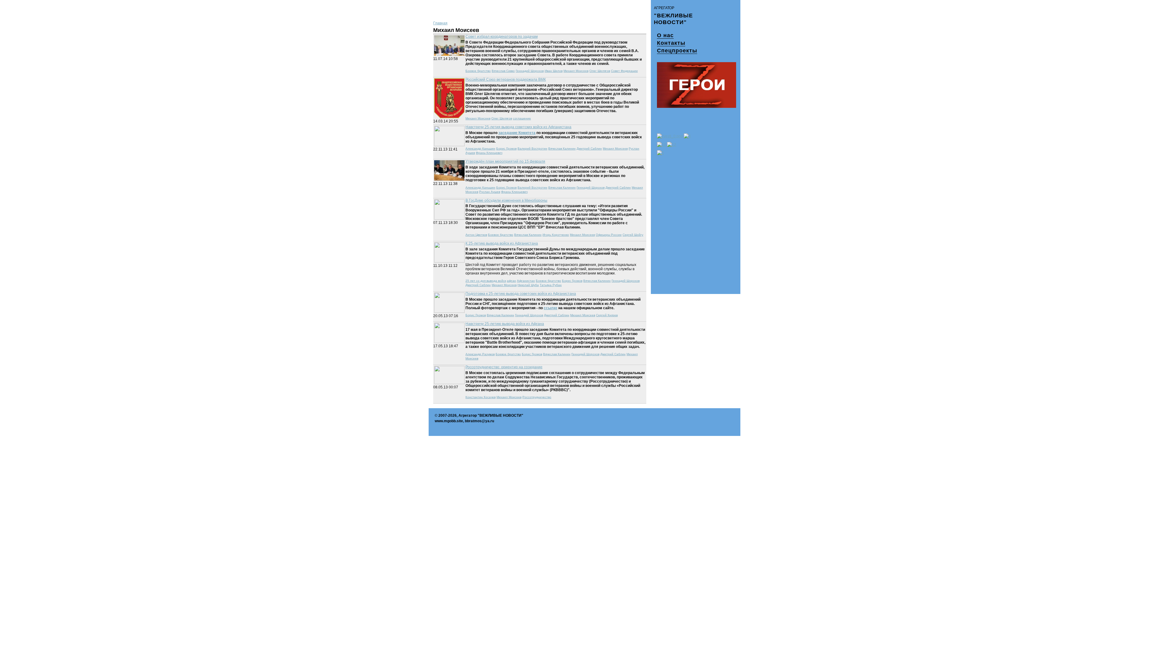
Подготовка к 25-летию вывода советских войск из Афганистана (520, 294)
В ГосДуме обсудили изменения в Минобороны (506, 200)
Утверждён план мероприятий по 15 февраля (505, 161)
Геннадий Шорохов (530, 71)
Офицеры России (609, 234)
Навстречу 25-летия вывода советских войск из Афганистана (518, 127)
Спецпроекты (677, 51)
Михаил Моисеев (575, 71)
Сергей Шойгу (633, 234)
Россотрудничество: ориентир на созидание (503, 367)
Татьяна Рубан (551, 285)
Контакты (671, 43)
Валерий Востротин (532, 148)
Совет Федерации (624, 71)
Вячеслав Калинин (562, 148)
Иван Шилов (554, 71)
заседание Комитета (516, 133)
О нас (665, 35)
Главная (440, 23)
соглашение (522, 118)
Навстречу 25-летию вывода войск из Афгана (504, 324)
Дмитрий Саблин (589, 148)
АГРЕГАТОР (664, 8)
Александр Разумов (480, 354)
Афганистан (526, 280)
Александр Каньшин (480, 148)
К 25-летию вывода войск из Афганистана (501, 243)
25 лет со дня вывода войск (485, 280)
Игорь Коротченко (555, 234)
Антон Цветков (476, 234)
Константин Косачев (480, 397)
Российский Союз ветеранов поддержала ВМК (505, 79)
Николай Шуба (528, 285)
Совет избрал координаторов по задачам (501, 36)
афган (511, 280)
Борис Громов (506, 148)
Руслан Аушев (489, 191)
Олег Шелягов (599, 71)
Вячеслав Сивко (503, 71)
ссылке (550, 308)
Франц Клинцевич (489, 152)
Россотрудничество (536, 397)
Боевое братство (478, 71)
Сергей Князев (607, 315)
